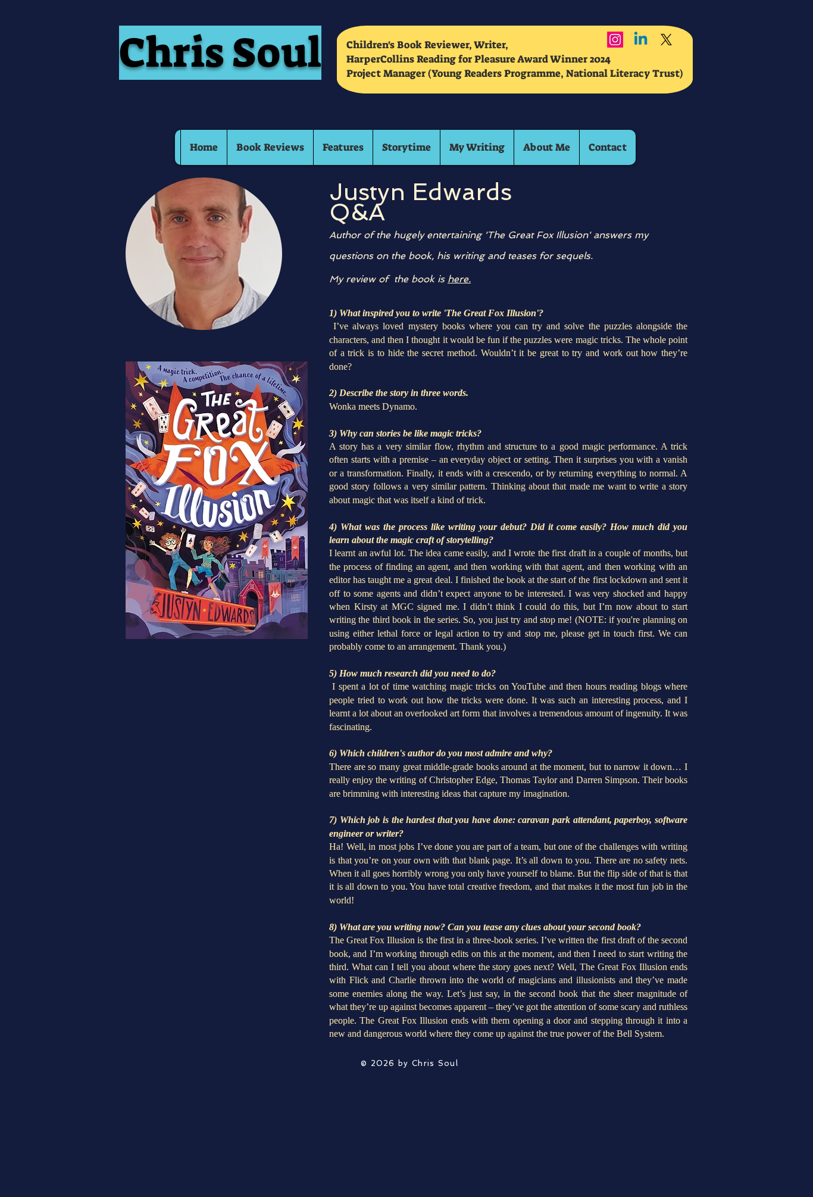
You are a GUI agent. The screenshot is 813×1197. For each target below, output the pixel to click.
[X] (666, 40)
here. (459, 279)
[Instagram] (615, 40)
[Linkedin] (641, 40)
